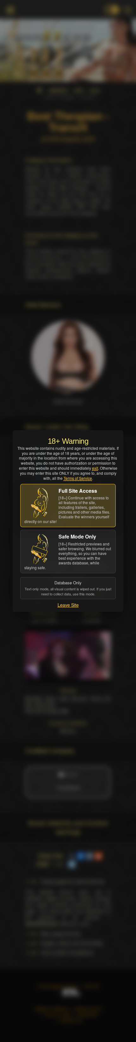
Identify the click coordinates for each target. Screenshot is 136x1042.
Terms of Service (78, 478)
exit (95, 468)
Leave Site (68, 605)
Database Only (68, 588)
